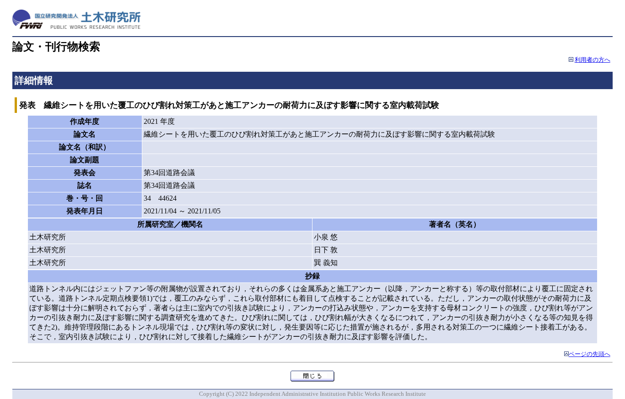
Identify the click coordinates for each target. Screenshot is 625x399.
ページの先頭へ (589, 354)
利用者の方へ (592, 60)
